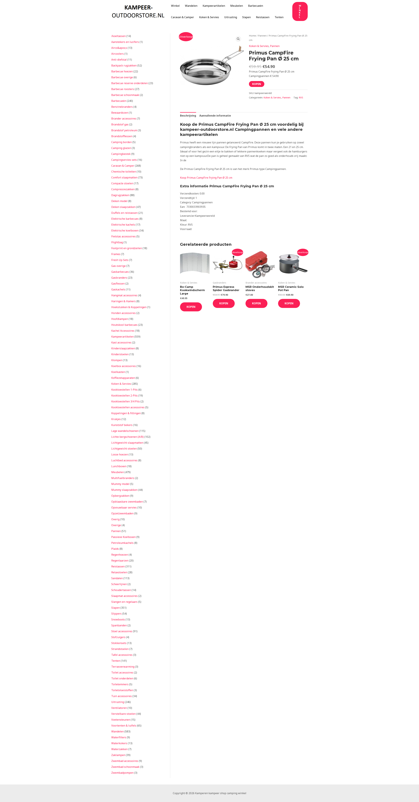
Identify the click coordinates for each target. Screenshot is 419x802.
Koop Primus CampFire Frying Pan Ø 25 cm (206, 177)
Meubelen (236, 6)
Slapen (246, 17)
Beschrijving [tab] (188, 115)
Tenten (279, 17)
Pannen (262, 35)
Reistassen (262, 17)
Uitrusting (230, 17)
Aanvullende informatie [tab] (215, 115)
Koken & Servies (209, 17)
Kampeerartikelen (214, 6)
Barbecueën (255, 6)
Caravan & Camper (182, 17)
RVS (301, 97)
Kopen (256, 84)
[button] (300, 11)
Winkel (175, 6)
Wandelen (191, 6)
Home (252, 35)
